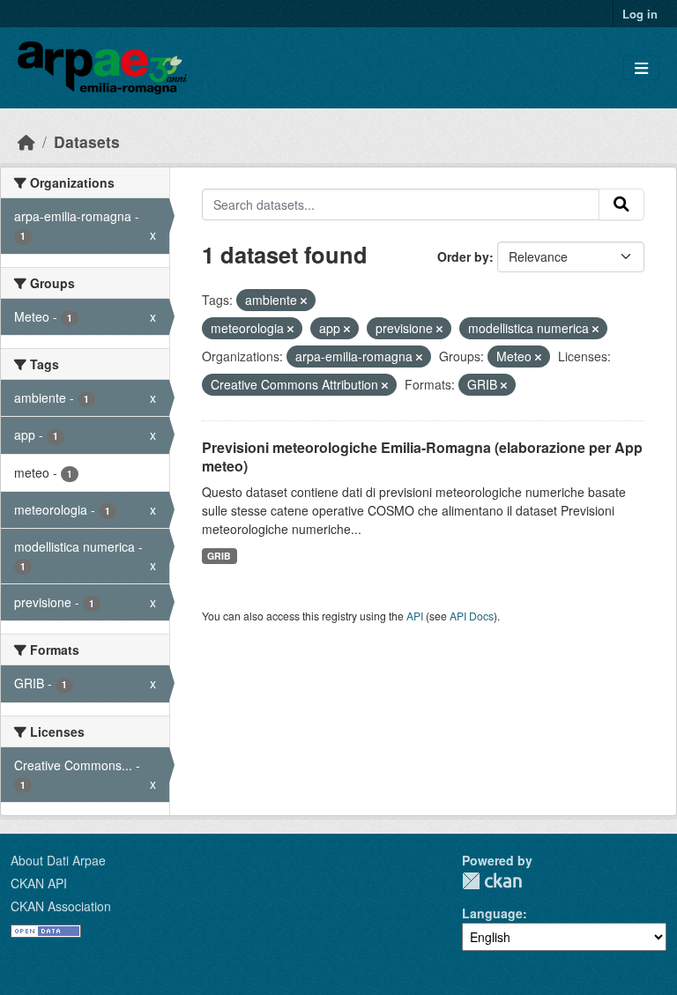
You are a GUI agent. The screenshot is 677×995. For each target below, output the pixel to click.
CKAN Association (61, 906)
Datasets (87, 141)
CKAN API (39, 883)
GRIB (219, 555)
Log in (640, 13)
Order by (463, 256)
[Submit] (621, 204)
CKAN (492, 881)
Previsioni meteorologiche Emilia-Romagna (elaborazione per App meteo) (422, 456)
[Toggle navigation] (641, 68)
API (414, 615)
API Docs (472, 615)
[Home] (26, 141)
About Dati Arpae (58, 860)
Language (492, 913)
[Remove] (304, 300)
